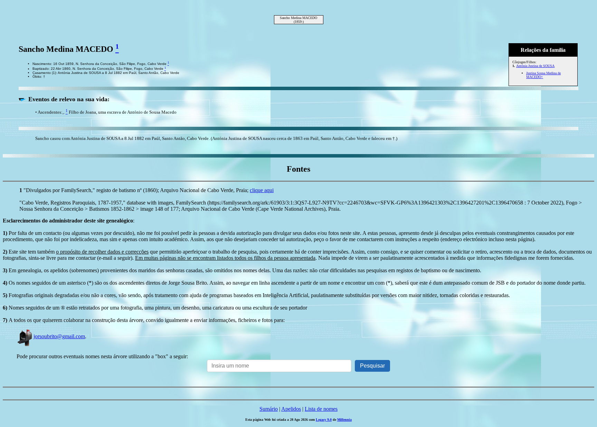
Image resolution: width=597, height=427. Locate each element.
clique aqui (262, 190)
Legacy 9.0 (324, 419)
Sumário (268, 409)
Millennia (344, 419)
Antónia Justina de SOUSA (535, 66)
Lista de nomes (321, 409)
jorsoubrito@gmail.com (59, 336)
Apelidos (291, 409)
